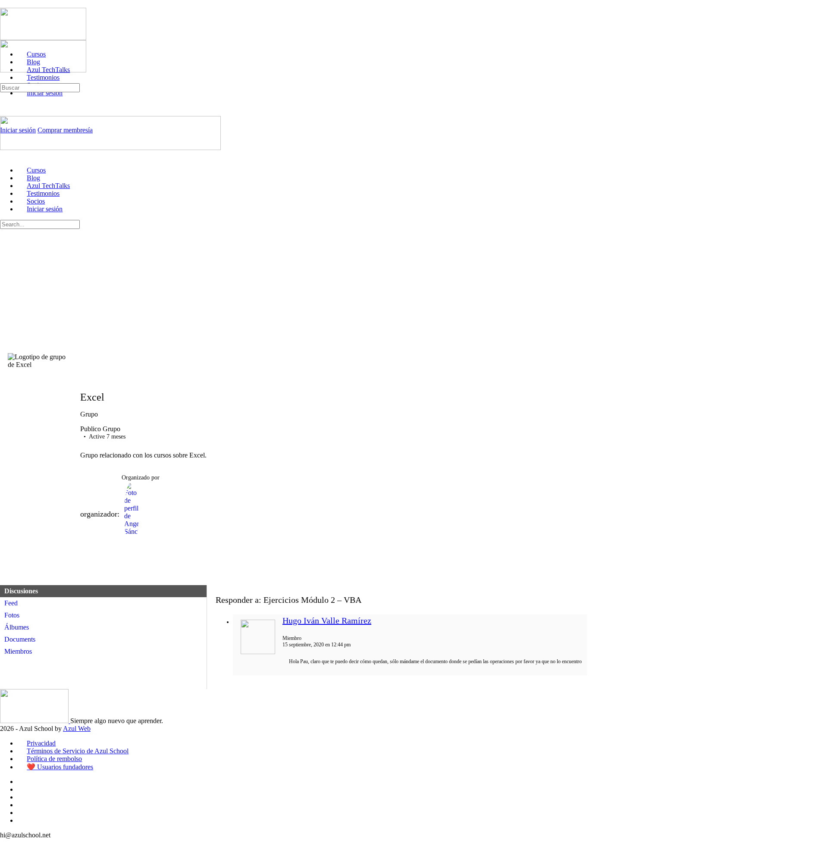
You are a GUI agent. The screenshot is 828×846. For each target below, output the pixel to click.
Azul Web (77, 728)
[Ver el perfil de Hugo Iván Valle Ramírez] (258, 652)
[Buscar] (4, 79)
